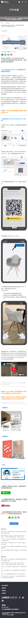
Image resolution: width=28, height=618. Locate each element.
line (5, 55)
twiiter (8, 55)
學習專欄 (7, 23)
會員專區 (4, 588)
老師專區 (4, 593)
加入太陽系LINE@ (9, 598)
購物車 (19, 2)
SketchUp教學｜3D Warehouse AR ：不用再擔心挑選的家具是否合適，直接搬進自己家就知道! (14, 19)
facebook (2, 55)
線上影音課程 (5, 585)
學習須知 (4, 590)
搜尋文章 (25, 30)
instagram (3, 601)
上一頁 (14, 523)
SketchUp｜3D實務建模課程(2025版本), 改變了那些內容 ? (13, 573)
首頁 (2, 23)
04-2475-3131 (5, 607)
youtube (11, 55)
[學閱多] (5, 2)
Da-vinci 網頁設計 (10, 614)
